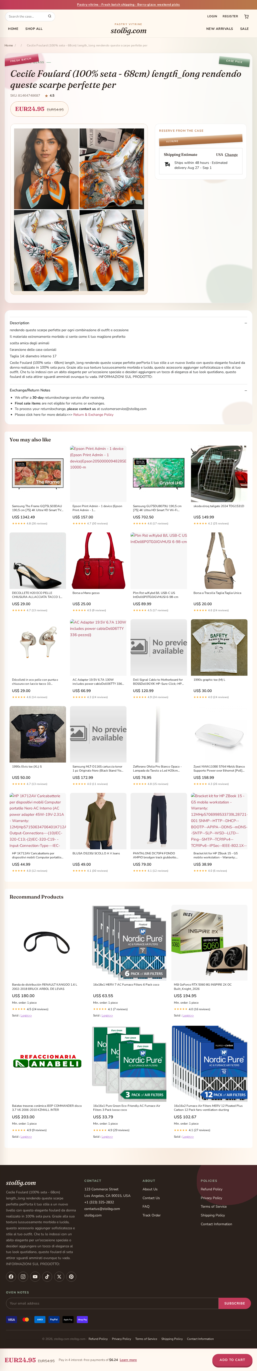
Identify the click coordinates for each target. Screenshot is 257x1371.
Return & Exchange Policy (93, 414)
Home (13, 29)
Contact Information (216, 1224)
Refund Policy (211, 1189)
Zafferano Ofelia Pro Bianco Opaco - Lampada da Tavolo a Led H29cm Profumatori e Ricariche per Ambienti (157, 769)
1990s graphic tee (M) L (209, 680)
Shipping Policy (213, 1215)
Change (231, 155)
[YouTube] (35, 1277)
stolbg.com (129, 29)
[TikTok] (47, 1277)
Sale (244, 29)
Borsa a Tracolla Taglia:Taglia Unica (217, 593)
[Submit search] (49, 16)
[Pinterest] (71, 1277)
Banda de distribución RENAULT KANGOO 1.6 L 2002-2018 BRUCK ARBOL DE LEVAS (44, 987)
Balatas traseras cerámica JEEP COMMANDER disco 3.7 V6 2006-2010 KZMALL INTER (47, 1108)
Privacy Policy (211, 1198)
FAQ (146, 1206)
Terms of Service (214, 1206)
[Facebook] (11, 1277)
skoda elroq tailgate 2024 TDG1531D (219, 506)
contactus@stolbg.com (102, 1208)
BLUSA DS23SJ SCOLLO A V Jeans (96, 853)
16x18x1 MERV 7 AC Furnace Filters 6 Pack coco (126, 985)
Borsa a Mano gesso (86, 593)
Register (230, 16)
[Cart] (246, 16)
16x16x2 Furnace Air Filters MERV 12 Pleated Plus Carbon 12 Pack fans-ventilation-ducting (208, 1108)
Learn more (128, 1360)
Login (212, 16)
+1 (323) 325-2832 (99, 1202)
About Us (150, 1189)
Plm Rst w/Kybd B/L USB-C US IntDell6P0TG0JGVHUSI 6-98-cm (155, 595)
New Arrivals (219, 29)
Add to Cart (232, 1360)
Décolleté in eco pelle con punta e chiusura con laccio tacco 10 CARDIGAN (35, 682)
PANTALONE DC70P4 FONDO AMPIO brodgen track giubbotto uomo (154, 855)
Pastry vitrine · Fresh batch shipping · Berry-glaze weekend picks (128, 5)
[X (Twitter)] (59, 1277)
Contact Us (151, 1198)
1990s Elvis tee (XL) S (27, 767)
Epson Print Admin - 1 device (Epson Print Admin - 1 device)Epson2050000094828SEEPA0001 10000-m (98, 508)
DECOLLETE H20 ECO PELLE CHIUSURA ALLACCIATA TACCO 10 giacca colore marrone (37, 595)
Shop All (33, 29)
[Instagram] (23, 1277)
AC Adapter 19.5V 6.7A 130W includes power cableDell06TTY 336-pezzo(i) (98, 682)
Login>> (26, 1015)
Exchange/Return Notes (30, 390)
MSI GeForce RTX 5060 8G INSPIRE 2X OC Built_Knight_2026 (203, 987)
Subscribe (234, 1303)
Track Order (152, 1215)
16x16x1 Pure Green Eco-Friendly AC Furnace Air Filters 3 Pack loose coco (126, 1108)
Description (19, 323)
